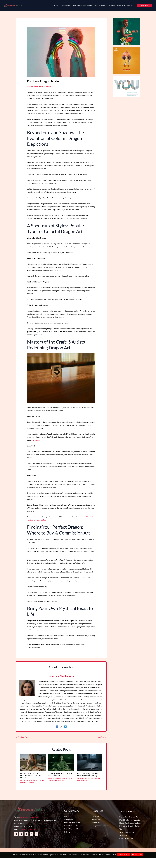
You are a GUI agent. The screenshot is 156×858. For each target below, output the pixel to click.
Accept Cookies (123, 855)
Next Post (101, 737)
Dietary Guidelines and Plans (129, 817)
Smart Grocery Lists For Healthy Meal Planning (87, 774)
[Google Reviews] (26, 834)
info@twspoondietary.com (28, 829)
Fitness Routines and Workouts (130, 823)
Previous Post (22, 737)
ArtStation (37, 440)
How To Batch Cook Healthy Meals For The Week (30, 775)
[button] (144, 5)
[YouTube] (31, 834)
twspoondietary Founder (72, 823)
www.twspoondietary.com (30, 817)
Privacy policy (137, 855)
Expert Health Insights (127, 838)
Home (66, 817)
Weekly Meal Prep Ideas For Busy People (61, 774)
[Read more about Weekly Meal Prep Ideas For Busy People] (61, 762)
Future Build (96, 817)
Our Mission (68, 820)
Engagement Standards (100, 826)
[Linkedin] (65, 726)
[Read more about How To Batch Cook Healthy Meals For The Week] (33, 762)
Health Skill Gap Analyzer (73, 826)
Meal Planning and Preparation (39, 86)
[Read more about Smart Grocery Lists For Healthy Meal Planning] (89, 762)
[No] (153, 855)
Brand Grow (96, 823)
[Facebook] (57, 726)
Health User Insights (71, 829)
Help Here (67, 832)
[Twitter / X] (61, 726)
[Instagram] (21, 834)
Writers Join (96, 820)
